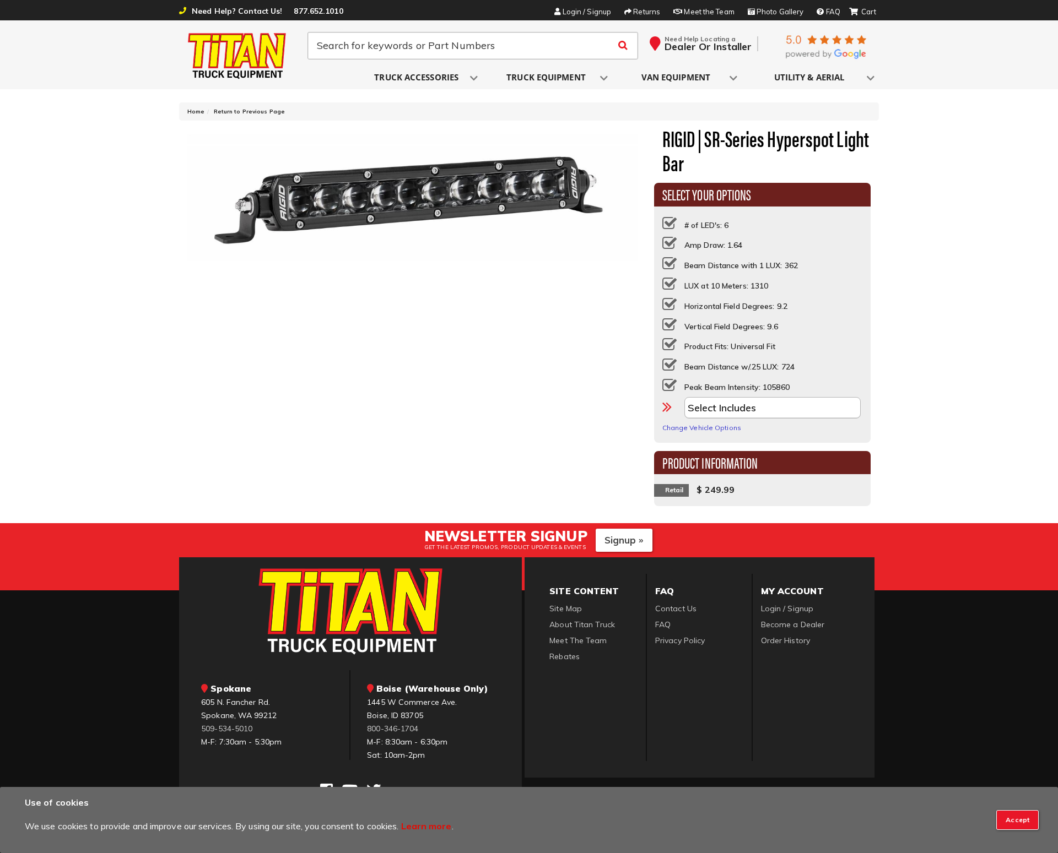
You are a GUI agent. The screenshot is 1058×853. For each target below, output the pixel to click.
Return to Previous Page (249, 111)
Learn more (426, 826)
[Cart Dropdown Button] (862, 12)
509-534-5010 (226, 729)
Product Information (710, 462)
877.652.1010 (318, 11)
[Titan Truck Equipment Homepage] (237, 56)
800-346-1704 (392, 729)
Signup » (624, 540)
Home (195, 111)
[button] (417, 78)
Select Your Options (707, 194)
